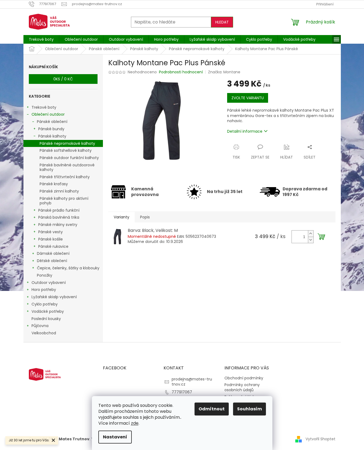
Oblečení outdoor (48, 114)
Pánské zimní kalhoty (59, 191)
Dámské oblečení (53, 253)
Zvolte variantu (247, 98)
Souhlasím (249, 409)
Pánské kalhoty (52, 136)
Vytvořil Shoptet (320, 439)
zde (134, 423)
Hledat (222, 22)
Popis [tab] (145, 217)
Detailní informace (244, 131)
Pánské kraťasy (54, 184)
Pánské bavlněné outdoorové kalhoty (67, 167)
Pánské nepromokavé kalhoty (67, 143)
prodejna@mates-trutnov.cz (192, 381)
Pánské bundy (51, 129)
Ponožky (44, 275)
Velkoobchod (44, 333)
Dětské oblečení (52, 260)
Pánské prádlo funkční (58, 210)
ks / (63, 79)
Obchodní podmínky (243, 378)
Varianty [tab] (121, 217)
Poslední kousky (46, 318)
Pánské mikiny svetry (57, 224)
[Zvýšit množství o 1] (310, 234)
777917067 (182, 392)
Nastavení (115, 437)
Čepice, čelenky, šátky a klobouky (68, 268)
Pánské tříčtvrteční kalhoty (65, 177)
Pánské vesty (50, 232)
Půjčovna (40, 325)
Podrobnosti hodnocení (181, 72)
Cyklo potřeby (45, 304)
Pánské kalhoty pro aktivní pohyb (64, 201)
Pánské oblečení (52, 121)
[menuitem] (41, 39)
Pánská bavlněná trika (58, 217)
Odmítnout (212, 409)
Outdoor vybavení (49, 282)
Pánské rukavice (53, 246)
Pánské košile (50, 239)
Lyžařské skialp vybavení (54, 297)
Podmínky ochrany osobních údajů (242, 387)
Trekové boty (44, 107)
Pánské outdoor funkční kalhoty (69, 157)
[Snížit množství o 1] (310, 240)
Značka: (224, 72)
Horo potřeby (44, 289)
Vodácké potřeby (48, 311)
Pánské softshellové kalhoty (66, 150)
